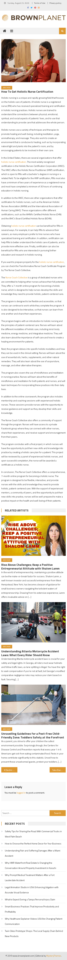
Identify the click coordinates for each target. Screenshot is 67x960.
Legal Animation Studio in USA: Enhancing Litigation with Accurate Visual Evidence (32, 889)
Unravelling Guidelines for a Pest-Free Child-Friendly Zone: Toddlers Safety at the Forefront (32, 735)
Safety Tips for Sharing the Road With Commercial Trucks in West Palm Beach (33, 834)
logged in (21, 792)
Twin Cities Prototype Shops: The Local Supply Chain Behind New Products (34, 933)
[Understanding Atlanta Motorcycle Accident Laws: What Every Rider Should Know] (33, 622)
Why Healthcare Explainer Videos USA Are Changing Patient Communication (33, 921)
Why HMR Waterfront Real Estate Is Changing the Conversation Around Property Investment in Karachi (30, 865)
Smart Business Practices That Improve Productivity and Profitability (32, 909)
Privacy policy (55, 3)
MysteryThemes (53, 955)
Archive (7, 87)
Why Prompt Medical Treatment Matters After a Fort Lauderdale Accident (29, 877)
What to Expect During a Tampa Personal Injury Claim (30, 899)
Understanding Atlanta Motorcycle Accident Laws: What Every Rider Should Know (30, 653)
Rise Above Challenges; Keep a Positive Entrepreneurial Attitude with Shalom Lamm (30, 566)
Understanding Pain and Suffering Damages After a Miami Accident (32, 853)
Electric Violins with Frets (11, 770)
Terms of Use (39, 3)
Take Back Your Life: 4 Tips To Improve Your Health (59, 770)
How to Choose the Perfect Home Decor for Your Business (33, 843)
